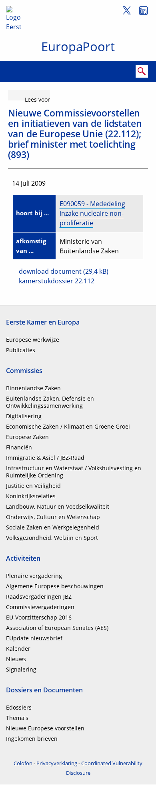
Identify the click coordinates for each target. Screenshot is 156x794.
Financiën (19, 447)
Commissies (24, 370)
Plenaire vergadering (34, 575)
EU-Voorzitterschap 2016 (39, 617)
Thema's (17, 718)
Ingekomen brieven (32, 738)
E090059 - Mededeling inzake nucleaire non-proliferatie (92, 213)
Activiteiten (23, 558)
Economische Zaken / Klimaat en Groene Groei (68, 426)
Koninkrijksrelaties (31, 496)
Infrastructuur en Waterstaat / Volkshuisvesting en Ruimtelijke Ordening (73, 471)
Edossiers (19, 707)
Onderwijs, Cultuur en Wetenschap (53, 517)
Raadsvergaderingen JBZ (39, 596)
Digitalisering (24, 416)
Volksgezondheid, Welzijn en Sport (52, 537)
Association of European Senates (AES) (57, 628)
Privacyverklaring (56, 763)
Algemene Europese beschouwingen (55, 586)
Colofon (23, 763)
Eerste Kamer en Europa (43, 322)
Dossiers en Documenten (44, 690)
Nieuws (16, 659)
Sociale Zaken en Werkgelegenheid (52, 527)
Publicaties (20, 350)
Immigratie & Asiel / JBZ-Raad (45, 457)
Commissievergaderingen (40, 607)
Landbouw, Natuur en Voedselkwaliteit (57, 506)
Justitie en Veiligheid (33, 485)
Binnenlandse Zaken (33, 388)
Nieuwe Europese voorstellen (45, 728)
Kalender (18, 648)
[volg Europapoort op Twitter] (124, 12)
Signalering (21, 669)
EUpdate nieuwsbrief (34, 638)
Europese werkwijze (32, 339)
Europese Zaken (27, 437)
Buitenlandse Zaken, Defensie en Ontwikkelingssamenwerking (50, 402)
